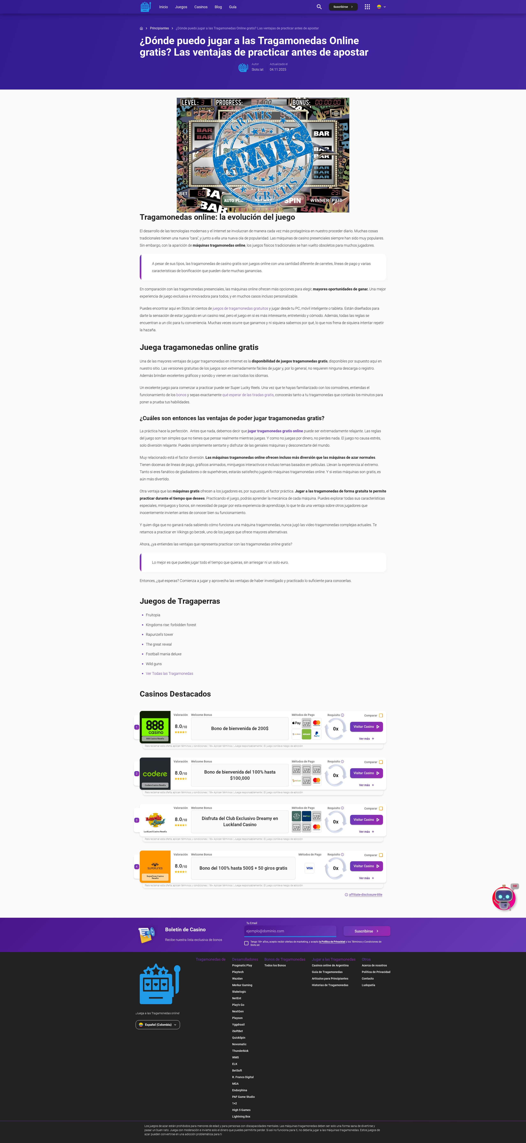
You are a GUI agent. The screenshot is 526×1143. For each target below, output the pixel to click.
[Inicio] (141, 28)
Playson (237, 1018)
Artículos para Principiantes (330, 978)
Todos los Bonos (275, 965)
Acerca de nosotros (374, 965)
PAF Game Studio (243, 1096)
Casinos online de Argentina (330, 965)
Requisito (334, 714)
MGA (235, 1083)
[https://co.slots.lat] (146, 7)
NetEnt (236, 998)
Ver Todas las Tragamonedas (169, 673)
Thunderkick (240, 1050)
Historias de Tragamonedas (330, 985)
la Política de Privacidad (332, 941)
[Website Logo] (160, 983)
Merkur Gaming (242, 985)
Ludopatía (368, 985)
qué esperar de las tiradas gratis (248, 395)
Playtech (238, 972)
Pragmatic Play (242, 965)
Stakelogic (239, 991)
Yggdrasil (238, 1024)
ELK (234, 1064)
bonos (181, 395)
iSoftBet (237, 1031)
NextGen (238, 1011)
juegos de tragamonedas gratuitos (240, 308)
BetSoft (237, 1070)
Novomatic (239, 1044)
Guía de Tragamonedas (327, 972)
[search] (319, 6)
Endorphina (239, 1090)
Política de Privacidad (376, 972)
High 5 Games (241, 1110)
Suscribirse (364, 931)
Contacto (368, 978)
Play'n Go (238, 1004)
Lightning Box (241, 1116)
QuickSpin (238, 1037)
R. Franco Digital (243, 1077)
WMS (235, 1057)
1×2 (234, 1103)
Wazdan (237, 978)
